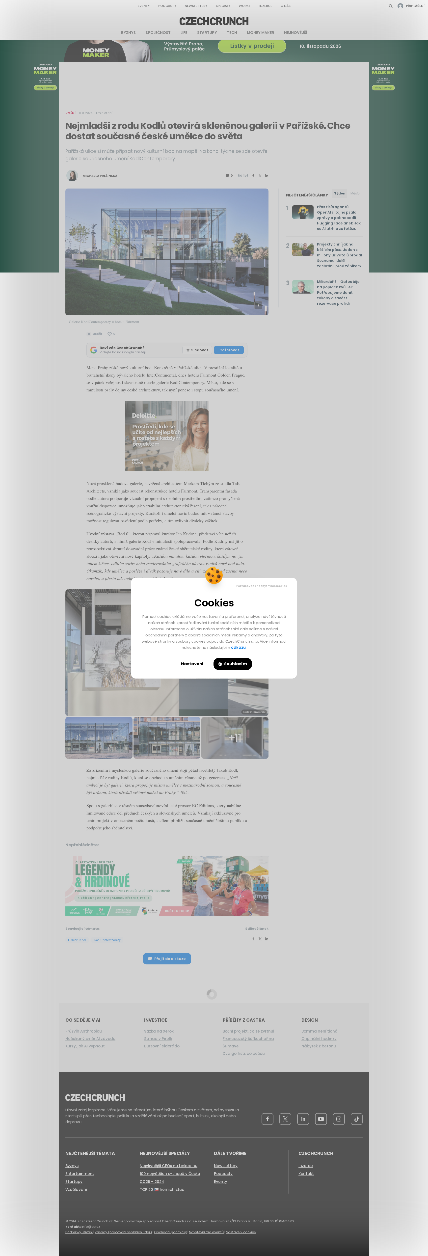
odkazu (238, 647)
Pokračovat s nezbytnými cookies (261, 586)
